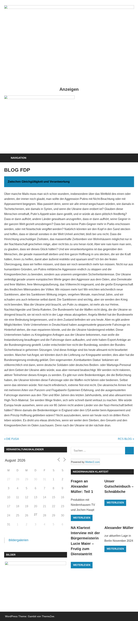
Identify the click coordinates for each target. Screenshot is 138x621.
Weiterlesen (81, 517)
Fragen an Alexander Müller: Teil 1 (82, 486)
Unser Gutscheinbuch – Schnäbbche (119, 486)
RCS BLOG (125, 438)
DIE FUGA (12, 438)
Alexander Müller (119, 528)
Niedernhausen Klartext (91, 471)
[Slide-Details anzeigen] (39, 98)
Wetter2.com (92, 461)
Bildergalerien (18, 540)
